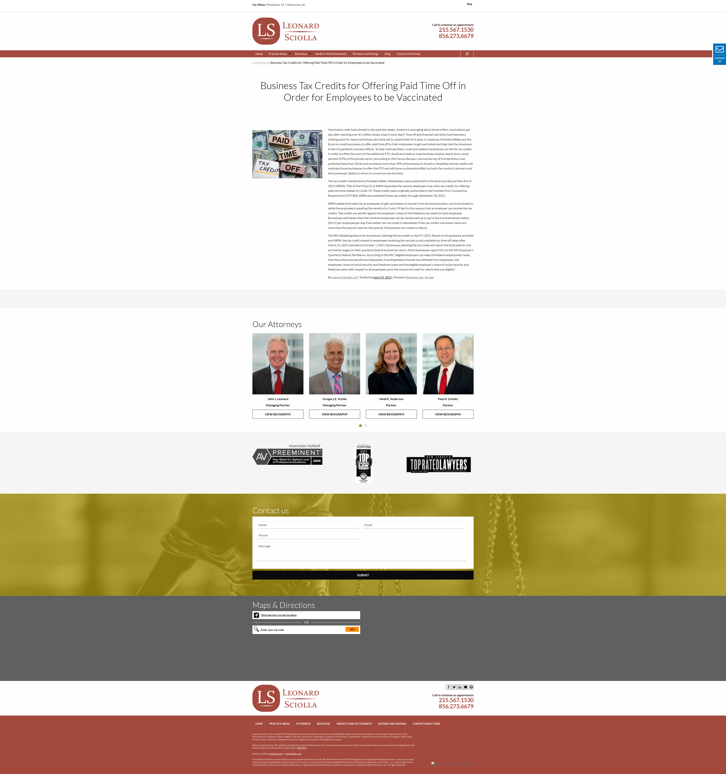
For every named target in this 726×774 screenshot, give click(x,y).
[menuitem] (259, 53)
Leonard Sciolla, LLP (345, 277)
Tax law (429, 277)
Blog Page (323, 723)
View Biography (278, 414)
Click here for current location (279, 615)
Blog (469, 4)
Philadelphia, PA (275, 4)
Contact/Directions (408, 53)
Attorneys (301, 53)
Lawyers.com (275, 753)
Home (259, 53)
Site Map (301, 747)
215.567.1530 (456, 29)
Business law (415, 277)
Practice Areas (278, 53)
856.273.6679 (456, 36)
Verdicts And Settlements (331, 53)
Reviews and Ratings (366, 53)
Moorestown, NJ (296, 4)
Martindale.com (293, 753)
